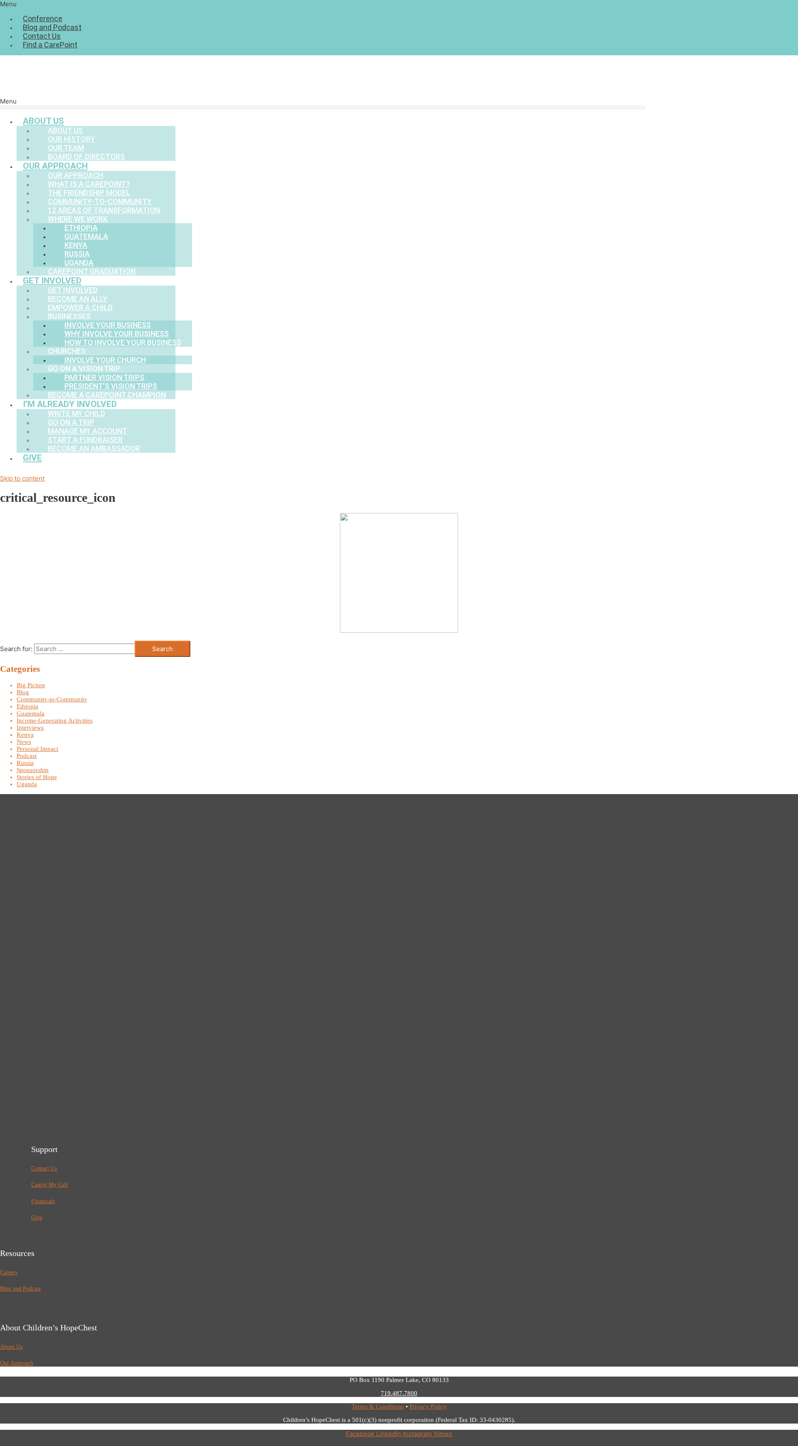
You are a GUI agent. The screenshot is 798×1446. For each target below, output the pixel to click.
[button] (399, 4)
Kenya (25, 734)
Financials (43, 1201)
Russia (25, 763)
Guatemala (30, 713)
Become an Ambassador (94, 448)
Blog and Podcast (52, 27)
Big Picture (31, 685)
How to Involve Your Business (122, 342)
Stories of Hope (37, 777)
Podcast (27, 756)
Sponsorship (33, 770)
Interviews (30, 727)
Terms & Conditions (378, 1406)
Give (32, 458)
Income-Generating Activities (55, 720)
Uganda (27, 784)
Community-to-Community (52, 699)
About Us (11, 1347)
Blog (23, 692)
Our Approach (16, 1363)
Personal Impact (37, 748)
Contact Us (42, 36)
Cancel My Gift (49, 1185)
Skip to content (22, 478)
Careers (8, 1272)
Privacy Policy (428, 1406)
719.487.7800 (399, 1393)
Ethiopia (27, 706)
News (24, 741)
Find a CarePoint (50, 44)
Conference (42, 18)
